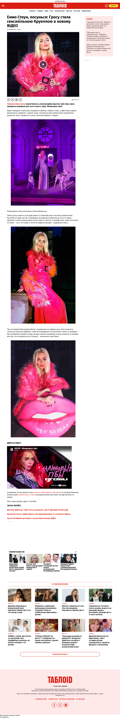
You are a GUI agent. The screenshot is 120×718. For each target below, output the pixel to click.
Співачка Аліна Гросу (16, 104)
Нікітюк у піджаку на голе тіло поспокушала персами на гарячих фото (73, 608)
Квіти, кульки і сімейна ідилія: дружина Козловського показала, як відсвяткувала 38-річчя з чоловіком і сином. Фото (99, 48)
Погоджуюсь (4, 717)
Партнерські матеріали (67, 699)
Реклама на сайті (41, 699)
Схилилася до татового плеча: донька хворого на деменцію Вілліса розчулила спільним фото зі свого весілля (100, 610)
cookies (17, 715)
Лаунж (90, 19)
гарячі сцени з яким (26, 495)
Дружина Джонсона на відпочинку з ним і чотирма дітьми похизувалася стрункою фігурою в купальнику (99, 640)
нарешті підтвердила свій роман (47, 492)
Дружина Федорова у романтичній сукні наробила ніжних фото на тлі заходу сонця (19, 609)
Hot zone (77, 11)
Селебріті (32, 11)
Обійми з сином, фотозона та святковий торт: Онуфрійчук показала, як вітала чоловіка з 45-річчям (19, 640)
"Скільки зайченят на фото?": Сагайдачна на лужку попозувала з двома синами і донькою (46, 639)
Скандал (40, 11)
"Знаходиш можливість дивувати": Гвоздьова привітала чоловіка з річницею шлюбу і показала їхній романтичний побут (72, 641)
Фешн (46, 11)
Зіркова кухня (59, 11)
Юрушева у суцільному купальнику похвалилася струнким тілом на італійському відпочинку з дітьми (46, 610)
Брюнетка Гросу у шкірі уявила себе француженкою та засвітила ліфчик (38, 514)
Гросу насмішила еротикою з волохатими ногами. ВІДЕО (31, 518)
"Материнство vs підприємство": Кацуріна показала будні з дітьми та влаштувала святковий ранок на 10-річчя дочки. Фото (98, 36)
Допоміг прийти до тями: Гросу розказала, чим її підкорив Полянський (37, 510)
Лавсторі (69, 11)
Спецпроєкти (86, 11)
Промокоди (80, 699)
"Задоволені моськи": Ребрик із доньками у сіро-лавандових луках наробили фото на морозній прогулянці (99, 25)
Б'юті (51, 11)
